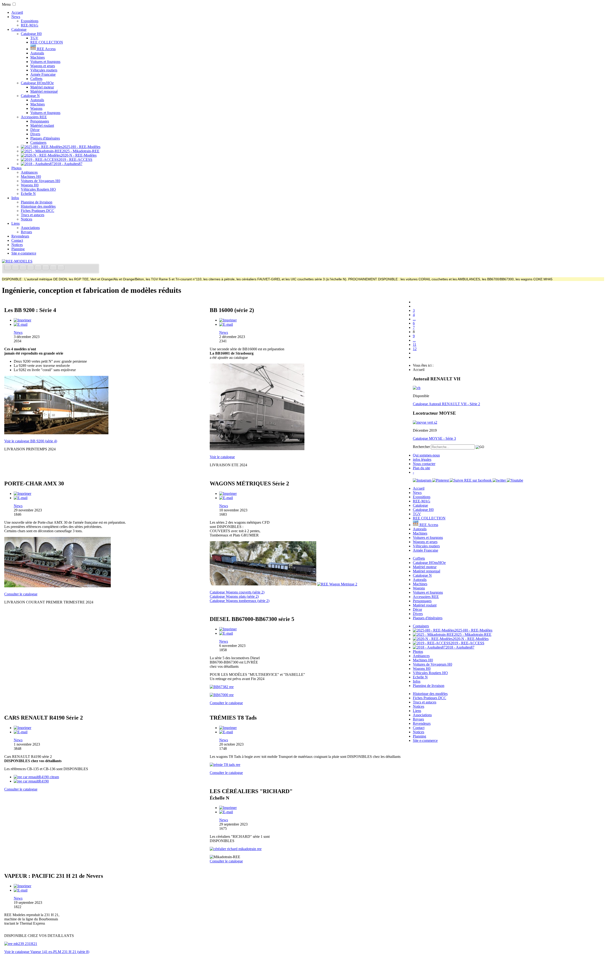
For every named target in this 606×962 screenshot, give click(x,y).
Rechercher (421, 447)
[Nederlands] (53, 268)
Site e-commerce (23, 253)
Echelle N (28, 194)
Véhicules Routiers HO (38, 189)
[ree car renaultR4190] (31, 781)
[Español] (38, 268)
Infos (15, 198)
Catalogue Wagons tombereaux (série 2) (239, 601)
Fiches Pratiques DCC (37, 211)
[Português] (46, 268)
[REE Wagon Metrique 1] (263, 584)
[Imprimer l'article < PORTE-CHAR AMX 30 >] (22, 494)
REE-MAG (29, 25)
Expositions (29, 21)
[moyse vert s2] (425, 422)
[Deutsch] (23, 268)
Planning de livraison (36, 202)
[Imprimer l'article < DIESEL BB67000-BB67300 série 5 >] (228, 629)
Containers (38, 143)
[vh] (416, 388)
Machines (37, 57)
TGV (34, 38)
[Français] (8, 268)
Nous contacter (424, 464)
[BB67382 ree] (222, 687)
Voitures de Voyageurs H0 (40, 181)
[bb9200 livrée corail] (56, 433)
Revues (26, 232)
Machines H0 (31, 177)
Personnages (39, 121)
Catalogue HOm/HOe (37, 83)
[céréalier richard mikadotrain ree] (236, 849)
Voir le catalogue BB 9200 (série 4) (30, 441)
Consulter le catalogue (20, 594)
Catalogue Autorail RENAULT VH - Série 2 (446, 404)
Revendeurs (20, 236)
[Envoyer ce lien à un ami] (20, 324)
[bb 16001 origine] (257, 449)
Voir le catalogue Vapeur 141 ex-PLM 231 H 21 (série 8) (46, 952)
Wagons (36, 108)
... (414, 319)
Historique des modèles (38, 206)
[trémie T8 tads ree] (225, 765)
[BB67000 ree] (222, 695)
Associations (30, 228)
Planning (18, 249)
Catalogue (19, 29)
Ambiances (29, 172)
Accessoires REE (34, 117)
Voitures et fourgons (45, 62)
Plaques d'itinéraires (45, 138)
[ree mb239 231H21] (20, 944)
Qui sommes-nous (426, 455)
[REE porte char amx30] (57, 586)
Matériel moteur (42, 87)
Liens (15, 223)
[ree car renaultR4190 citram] (36, 777)
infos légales (422, 459)
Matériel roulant (42, 125)
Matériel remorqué (44, 91)
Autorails (37, 53)
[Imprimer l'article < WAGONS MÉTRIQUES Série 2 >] (228, 494)
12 (415, 349)
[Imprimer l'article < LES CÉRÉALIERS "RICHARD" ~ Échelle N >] (228, 808)
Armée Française (43, 74)
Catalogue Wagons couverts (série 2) (237, 592)
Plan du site (421, 468)
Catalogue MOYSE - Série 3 (434, 438)
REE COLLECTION (46, 42)
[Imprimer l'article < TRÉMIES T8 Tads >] (228, 728)
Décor (35, 130)
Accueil (17, 12)
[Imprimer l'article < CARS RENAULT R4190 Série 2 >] (22, 728)
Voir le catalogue (222, 457)
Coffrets (36, 79)
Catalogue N (30, 96)
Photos (16, 168)
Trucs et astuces (32, 215)
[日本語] (61, 268)
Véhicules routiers (43, 70)
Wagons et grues (42, 66)
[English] (15, 268)
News (15, 17)
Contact (17, 240)
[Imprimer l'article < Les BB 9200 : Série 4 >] (22, 320)
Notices (26, 219)
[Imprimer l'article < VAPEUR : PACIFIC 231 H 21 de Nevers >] (22, 886)
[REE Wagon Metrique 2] (337, 584)
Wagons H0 (30, 185)
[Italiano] (31, 268)
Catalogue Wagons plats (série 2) (234, 596)
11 (414, 345)
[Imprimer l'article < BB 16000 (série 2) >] (228, 320)
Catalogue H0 (31, 34)
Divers (35, 134)
